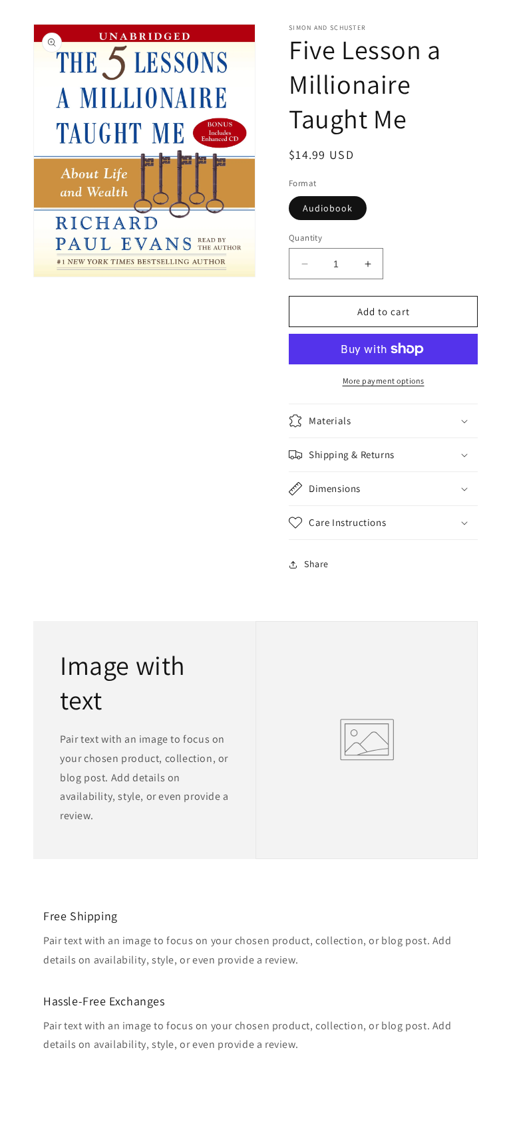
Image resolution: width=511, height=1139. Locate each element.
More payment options (384, 381)
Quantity (305, 237)
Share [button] (316, 564)
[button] (383, 421)
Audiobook (328, 208)
